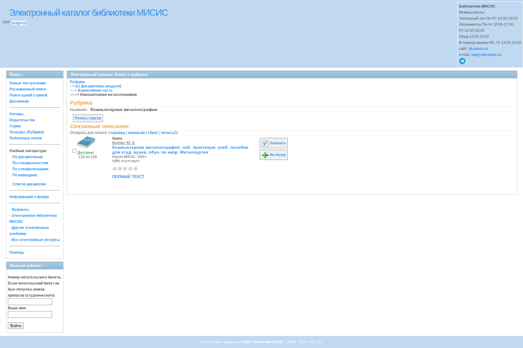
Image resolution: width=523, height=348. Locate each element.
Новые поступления (27, 83)
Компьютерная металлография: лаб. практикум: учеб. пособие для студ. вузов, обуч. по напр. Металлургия (180, 149)
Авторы (16, 114)
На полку (277, 155)
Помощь (16, 252)
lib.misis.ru (478, 49)
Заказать (277, 143)
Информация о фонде (29, 197)
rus (22, 23)
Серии (15, 126)
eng (15, 23)
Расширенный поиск (27, 89)
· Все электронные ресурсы (34, 240)
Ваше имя (17, 308)
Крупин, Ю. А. (123, 143)
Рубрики (77, 82)
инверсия (136, 133)
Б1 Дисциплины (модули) (98, 86)
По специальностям (30, 163)
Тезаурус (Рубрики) (26, 132)
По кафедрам (24, 175)
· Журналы (19, 209)
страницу (117, 133)
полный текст (128, 176)
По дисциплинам (27, 157)
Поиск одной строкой (28, 95)
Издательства (22, 120)
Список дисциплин (29, 184)
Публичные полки (25, 138)
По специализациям (30, 169)
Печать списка (88, 118)
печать (167, 133)
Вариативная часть (95, 90)
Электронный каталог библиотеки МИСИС (88, 13)
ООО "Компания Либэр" (263, 342)
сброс (153, 133)
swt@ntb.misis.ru (486, 55)
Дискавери (19, 101)
